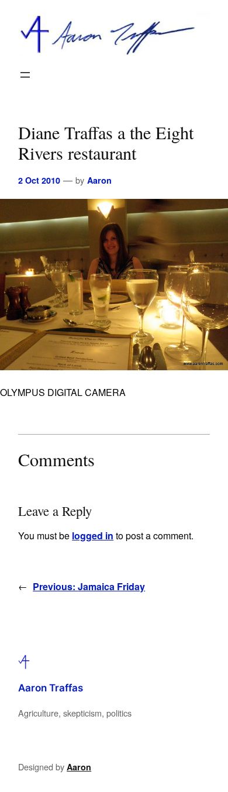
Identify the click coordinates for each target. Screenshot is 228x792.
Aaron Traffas (50, 688)
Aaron (99, 180)
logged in (92, 535)
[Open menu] (25, 75)
